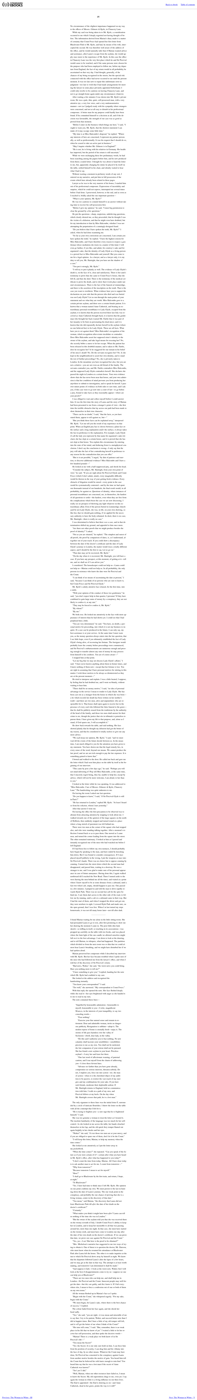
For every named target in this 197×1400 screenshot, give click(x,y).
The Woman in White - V (182, 1397)
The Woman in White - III (17, 1397)
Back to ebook (172, 4)
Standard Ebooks (12, 4)
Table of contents (188, 4)
